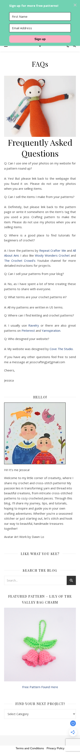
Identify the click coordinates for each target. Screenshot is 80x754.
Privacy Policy (55, 748)
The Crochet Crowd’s (19, 260)
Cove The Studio (61, 349)
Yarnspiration (51, 330)
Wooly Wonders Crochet (52, 255)
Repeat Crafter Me (52, 250)
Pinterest (28, 330)
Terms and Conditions (30, 748)
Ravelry (33, 325)
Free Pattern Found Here (40, 687)
